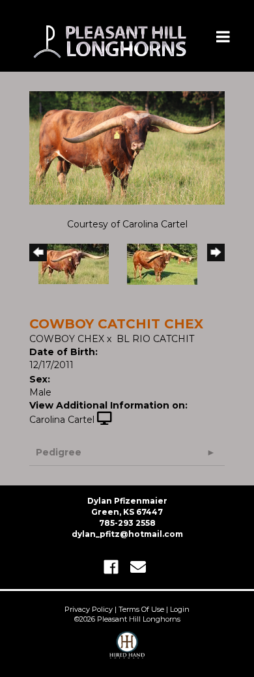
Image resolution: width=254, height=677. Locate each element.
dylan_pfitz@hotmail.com (127, 534)
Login (180, 609)
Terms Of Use (141, 609)
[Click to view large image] (127, 147)
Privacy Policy (88, 609)
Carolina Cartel (61, 419)
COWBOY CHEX (66, 339)
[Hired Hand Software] (127, 650)
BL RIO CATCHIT (155, 339)
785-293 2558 (127, 523)
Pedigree (58, 452)
